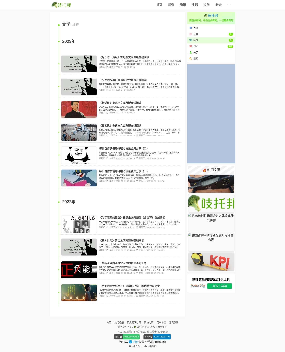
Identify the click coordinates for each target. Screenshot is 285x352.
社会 (219, 4)
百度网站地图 (134, 322)
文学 (207, 4)
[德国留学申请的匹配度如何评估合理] (211, 242)
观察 (171, 4)
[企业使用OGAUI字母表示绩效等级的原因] (211, 262)
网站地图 (148, 322)
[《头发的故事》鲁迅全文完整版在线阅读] (78, 86)
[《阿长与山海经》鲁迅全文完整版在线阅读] (78, 64)
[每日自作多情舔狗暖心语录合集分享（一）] (78, 178)
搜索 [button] (195, 59)
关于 (195, 52)
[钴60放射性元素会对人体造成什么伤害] (211, 223)
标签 (212, 40)
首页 (159, 4)
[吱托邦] (61, 5)
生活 (195, 4)
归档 (212, 46)
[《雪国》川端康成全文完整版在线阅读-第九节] (211, 203)
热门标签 (119, 322)
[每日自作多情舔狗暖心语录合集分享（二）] (78, 155)
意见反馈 (173, 322)
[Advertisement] (211, 113)
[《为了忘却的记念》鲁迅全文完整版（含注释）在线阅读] (78, 224)
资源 (183, 4)
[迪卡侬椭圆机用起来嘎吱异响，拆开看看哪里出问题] (211, 184)
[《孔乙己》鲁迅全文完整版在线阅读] (78, 132)
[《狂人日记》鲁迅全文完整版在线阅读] (78, 247)
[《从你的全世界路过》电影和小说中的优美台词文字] (78, 292)
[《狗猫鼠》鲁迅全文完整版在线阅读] (78, 109)
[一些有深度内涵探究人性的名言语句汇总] (78, 269)
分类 (212, 34)
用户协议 (161, 322)
